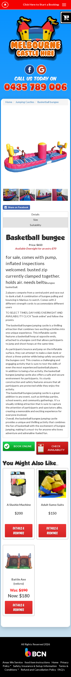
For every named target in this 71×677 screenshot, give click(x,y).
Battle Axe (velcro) (18, 581)
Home (8, 101)
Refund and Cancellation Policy (38, 669)
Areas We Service (13, 662)
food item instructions (37, 662)
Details (35, 214)
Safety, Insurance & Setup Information (35, 666)
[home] (5, 5)
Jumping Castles (24, 101)
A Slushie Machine (19, 504)
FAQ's (61, 669)
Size (35, 219)
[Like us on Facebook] (29, 69)
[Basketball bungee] (35, 155)
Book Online (23, 446)
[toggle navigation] (64, 5)
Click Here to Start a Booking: (41, 4)
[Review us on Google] (41, 69)
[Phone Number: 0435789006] (35, 87)
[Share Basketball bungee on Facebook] (35, 207)
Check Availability (56, 448)
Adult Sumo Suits (52, 504)
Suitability (35, 225)
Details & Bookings (18, 530)
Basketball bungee (48, 101)
